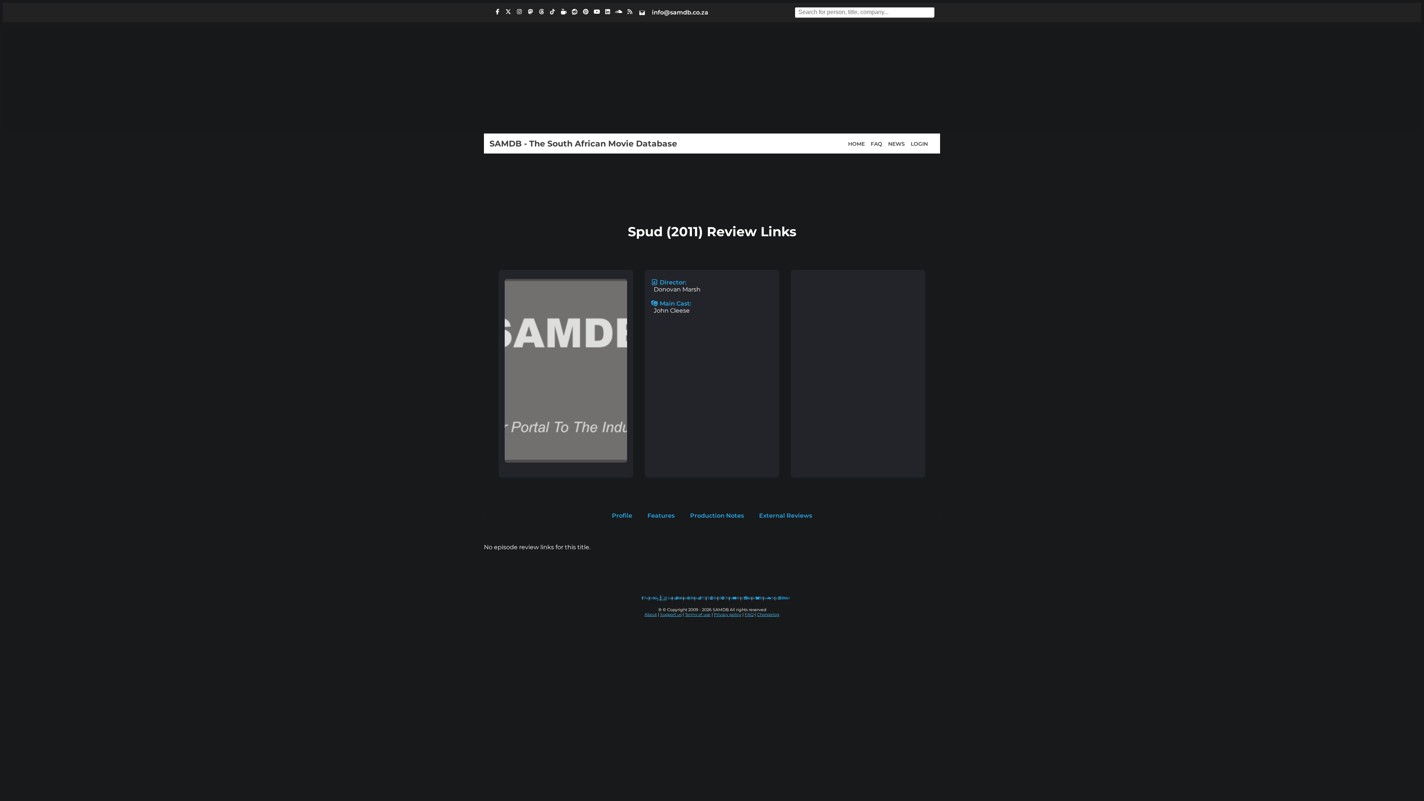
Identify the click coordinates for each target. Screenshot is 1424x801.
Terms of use (698, 614)
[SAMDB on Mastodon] (530, 12)
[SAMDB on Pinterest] (585, 12)
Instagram (668, 598)
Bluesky (757, 598)
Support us (671, 614)
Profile (622, 515)
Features (661, 515)
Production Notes (717, 515)
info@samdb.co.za (680, 12)
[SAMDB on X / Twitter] (508, 12)
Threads (690, 598)
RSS (782, 598)
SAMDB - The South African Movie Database (583, 143)
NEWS (896, 143)
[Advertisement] (712, 78)
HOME (856, 143)
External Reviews (785, 515)
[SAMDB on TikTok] (552, 12)
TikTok (702, 598)
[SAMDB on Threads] (541, 12)
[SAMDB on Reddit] (575, 12)
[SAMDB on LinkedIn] (608, 12)
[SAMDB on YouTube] (596, 12)
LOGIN (919, 143)
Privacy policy (727, 614)
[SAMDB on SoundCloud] (619, 12)
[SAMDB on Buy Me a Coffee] (563, 12)
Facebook (645, 598)
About (651, 614)
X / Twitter (656, 598)
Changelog (768, 614)
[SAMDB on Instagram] (519, 12)
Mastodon (679, 598)
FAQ (876, 143)
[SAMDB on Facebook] (497, 12)
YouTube (734, 598)
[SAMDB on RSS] (629, 12)
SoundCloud (769, 598)
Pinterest (725, 598)
